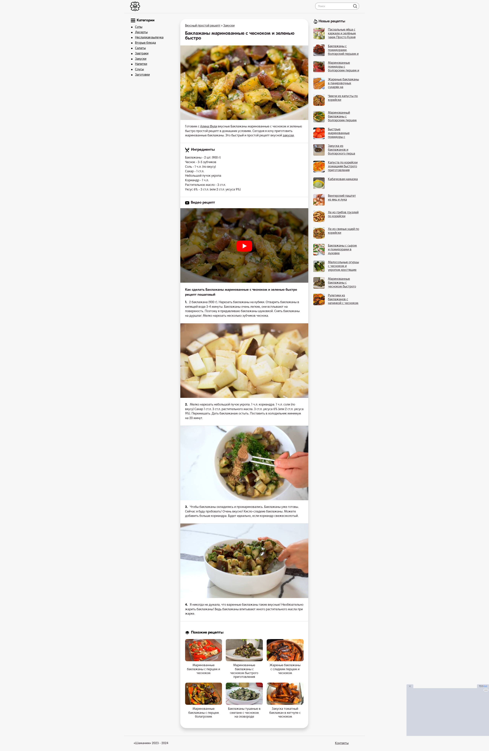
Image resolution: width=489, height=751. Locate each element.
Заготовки (142, 74)
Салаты (140, 48)
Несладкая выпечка (149, 37)
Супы (138, 27)
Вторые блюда (145, 43)
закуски (288, 135)
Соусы (139, 69)
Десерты (141, 32)
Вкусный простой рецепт (202, 25)
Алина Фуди (208, 126)
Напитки (141, 64)
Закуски (140, 59)
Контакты (342, 743)
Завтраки (141, 53)
